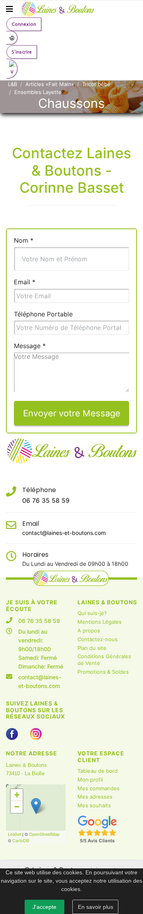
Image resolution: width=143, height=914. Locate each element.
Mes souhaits (94, 805)
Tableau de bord (97, 771)
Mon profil (90, 779)
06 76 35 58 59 (46, 500)
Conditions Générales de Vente (104, 659)
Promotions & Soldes (103, 672)
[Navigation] (9, 9)
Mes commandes (98, 788)
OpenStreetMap (44, 834)
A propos (88, 630)
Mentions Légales (99, 622)
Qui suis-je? (92, 613)
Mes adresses (94, 796)
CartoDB (20, 840)
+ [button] (16, 795)
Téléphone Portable (43, 314)
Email (24, 282)
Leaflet (14, 834)
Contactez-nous (97, 639)
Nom (23, 240)
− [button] (16, 807)
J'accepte (44, 907)
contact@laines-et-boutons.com (64, 532)
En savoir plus (95, 907)
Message (30, 346)
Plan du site (91, 648)
